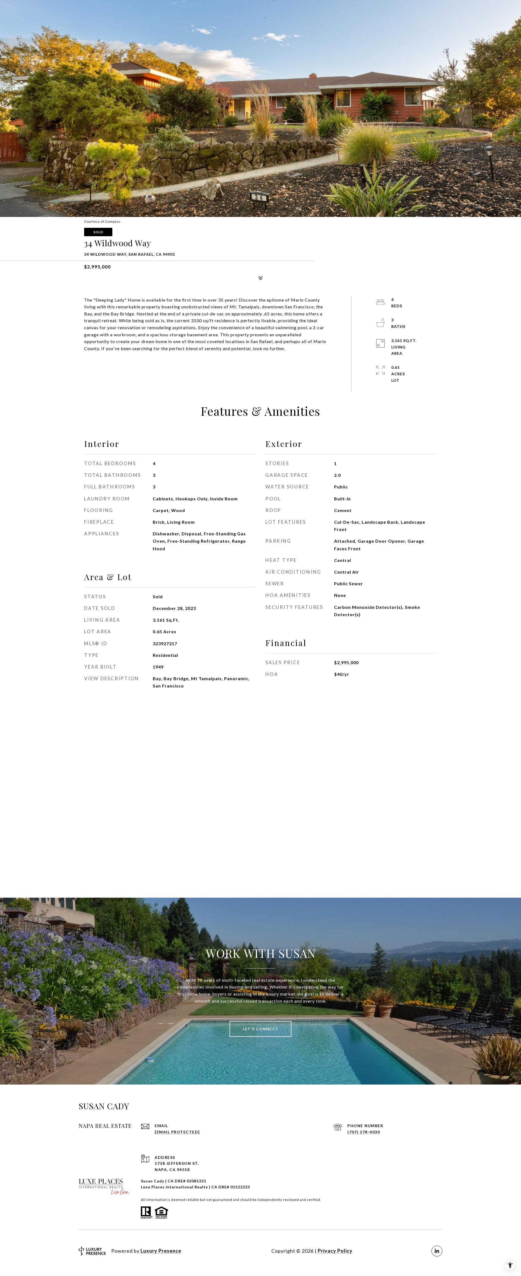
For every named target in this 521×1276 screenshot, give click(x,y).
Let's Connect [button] (260, 1028)
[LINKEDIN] (436, 1251)
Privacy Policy (335, 1251)
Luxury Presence (161, 1251)
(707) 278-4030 (363, 1132)
